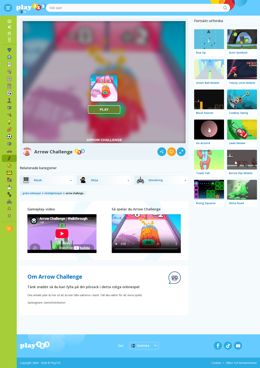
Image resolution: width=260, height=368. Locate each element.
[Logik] (9, 122)
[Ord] (9, 78)
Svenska (143, 345)
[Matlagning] (9, 187)
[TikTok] (228, 346)
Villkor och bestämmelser (241, 363)
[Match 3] (9, 50)
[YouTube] (238, 346)
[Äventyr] (9, 165)
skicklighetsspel (53, 193)
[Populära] (9, 33)
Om (120, 346)
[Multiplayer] (9, 201)
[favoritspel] (9, 228)
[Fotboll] (9, 136)
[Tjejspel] (9, 209)
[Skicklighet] (9, 158)
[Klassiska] (9, 144)
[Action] (9, 115)
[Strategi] (9, 172)
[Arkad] (9, 100)
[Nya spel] (9, 27)
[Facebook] (218, 346)
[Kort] (9, 86)
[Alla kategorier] (9, 39)
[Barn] (9, 216)
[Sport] (9, 129)
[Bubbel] (9, 71)
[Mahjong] (9, 64)
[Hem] (9, 21)
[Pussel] (9, 57)
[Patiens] (9, 93)
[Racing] (9, 151)
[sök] (225, 8)
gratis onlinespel (32, 193)
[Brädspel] (9, 107)
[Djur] (9, 194)
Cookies (216, 363)
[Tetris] (9, 180)
